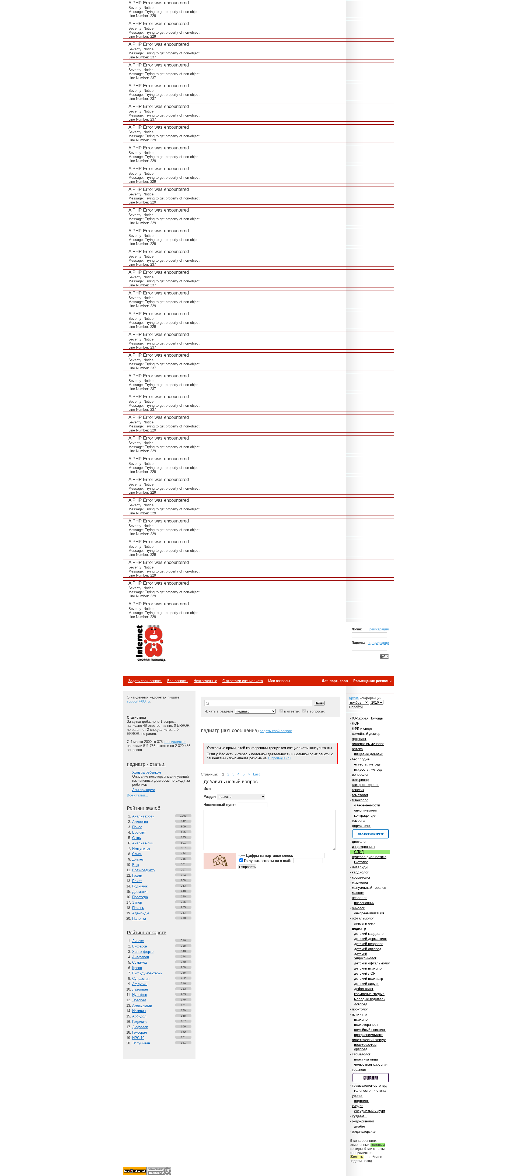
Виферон (139, 946)
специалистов (175, 742)
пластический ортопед (365, 1047)
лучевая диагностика (369, 857)
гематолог (360, 795)
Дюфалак (140, 1027)
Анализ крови (143, 816)
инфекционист (363, 847)
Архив (354, 698)
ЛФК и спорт (362, 728)
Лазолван (140, 989)
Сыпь (136, 838)
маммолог (360, 882)
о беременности (367, 805)
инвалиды (360, 867)
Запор (137, 902)
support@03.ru (138, 701)
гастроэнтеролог (365, 785)
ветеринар (360, 780)
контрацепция (365, 815)
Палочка (139, 919)
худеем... (359, 1116)
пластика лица (366, 1059)
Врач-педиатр (143, 870)
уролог (357, 1096)
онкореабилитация (369, 913)
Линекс (138, 941)
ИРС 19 (138, 1038)
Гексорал (139, 1032)
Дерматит (140, 892)
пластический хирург (369, 1040)
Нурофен (139, 995)
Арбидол (139, 1016)
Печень (138, 908)
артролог (359, 739)
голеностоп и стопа (370, 1091)
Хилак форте (142, 952)
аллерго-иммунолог (368, 744)
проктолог (360, 1009)
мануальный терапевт (370, 888)
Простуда (140, 897)
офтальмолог (363, 918)
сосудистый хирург (369, 1111)
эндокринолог (363, 1121)
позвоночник (364, 903)
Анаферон (140, 957)
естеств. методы (367, 764)
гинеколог (360, 800)
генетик (358, 790)
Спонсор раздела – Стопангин (370, 1077)
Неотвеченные (205, 681)
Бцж (135, 865)
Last (256, 774)
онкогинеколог (365, 810)
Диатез (138, 859)
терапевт (359, 1070)
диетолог (359, 842)
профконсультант (368, 1035)
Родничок (140, 886)
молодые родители (369, 999)
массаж (358, 893)
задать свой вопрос (276, 731)
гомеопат (359, 821)
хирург (357, 1106)
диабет (359, 1126)
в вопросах (316, 711)
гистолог (361, 862)
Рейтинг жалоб (143, 808)
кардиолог (360, 872)
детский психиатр (368, 979)
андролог (361, 1101)
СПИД (359, 852)
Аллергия (140, 822)
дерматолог (361, 826)
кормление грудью (369, 994)
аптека (357, 749)
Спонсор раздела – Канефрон (370, 833)
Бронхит (139, 832)
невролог (359, 898)
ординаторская (364, 1131)
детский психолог (368, 968)
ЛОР (355, 723)
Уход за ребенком (146, 772)
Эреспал (139, 1000)
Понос (137, 827)
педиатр (359, 928)
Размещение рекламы (372, 681)
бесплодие (360, 759)
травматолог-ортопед (369, 1085)
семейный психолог (370, 1030)
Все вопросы (177, 681)
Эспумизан (141, 1043)
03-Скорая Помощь (367, 718)
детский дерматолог (370, 939)
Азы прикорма (143, 790)
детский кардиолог (369, 934)
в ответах (292, 711)
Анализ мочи (142, 843)
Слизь (137, 854)
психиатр (359, 1014)
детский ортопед (367, 949)
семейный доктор (366, 734)
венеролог (360, 775)
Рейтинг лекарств (146, 932)
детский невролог (368, 944)
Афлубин (139, 984)
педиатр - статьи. (146, 764)
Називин (139, 1011)
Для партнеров (335, 681)
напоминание (378, 642)
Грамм (137, 875)
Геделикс (139, 1022)
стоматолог (361, 1054)
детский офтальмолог (372, 963)
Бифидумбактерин (147, 973)
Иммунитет (141, 849)
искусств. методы (368, 769)
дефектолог (363, 989)
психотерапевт (366, 1025)
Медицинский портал (150, 643)
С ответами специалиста (242, 681)
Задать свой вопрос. (145, 681)
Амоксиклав (142, 1005)
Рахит (137, 881)
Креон (137, 968)
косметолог (361, 877)
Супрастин (140, 979)
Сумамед (139, 962)
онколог (358, 908)
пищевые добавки (368, 754)
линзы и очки (364, 923)
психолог (361, 1019)
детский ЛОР (365, 973)
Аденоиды (140, 913)
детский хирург (366, 984)
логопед (360, 1004)
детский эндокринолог (365, 956)
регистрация (379, 629)
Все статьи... (137, 795)
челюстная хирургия (370, 1064)
